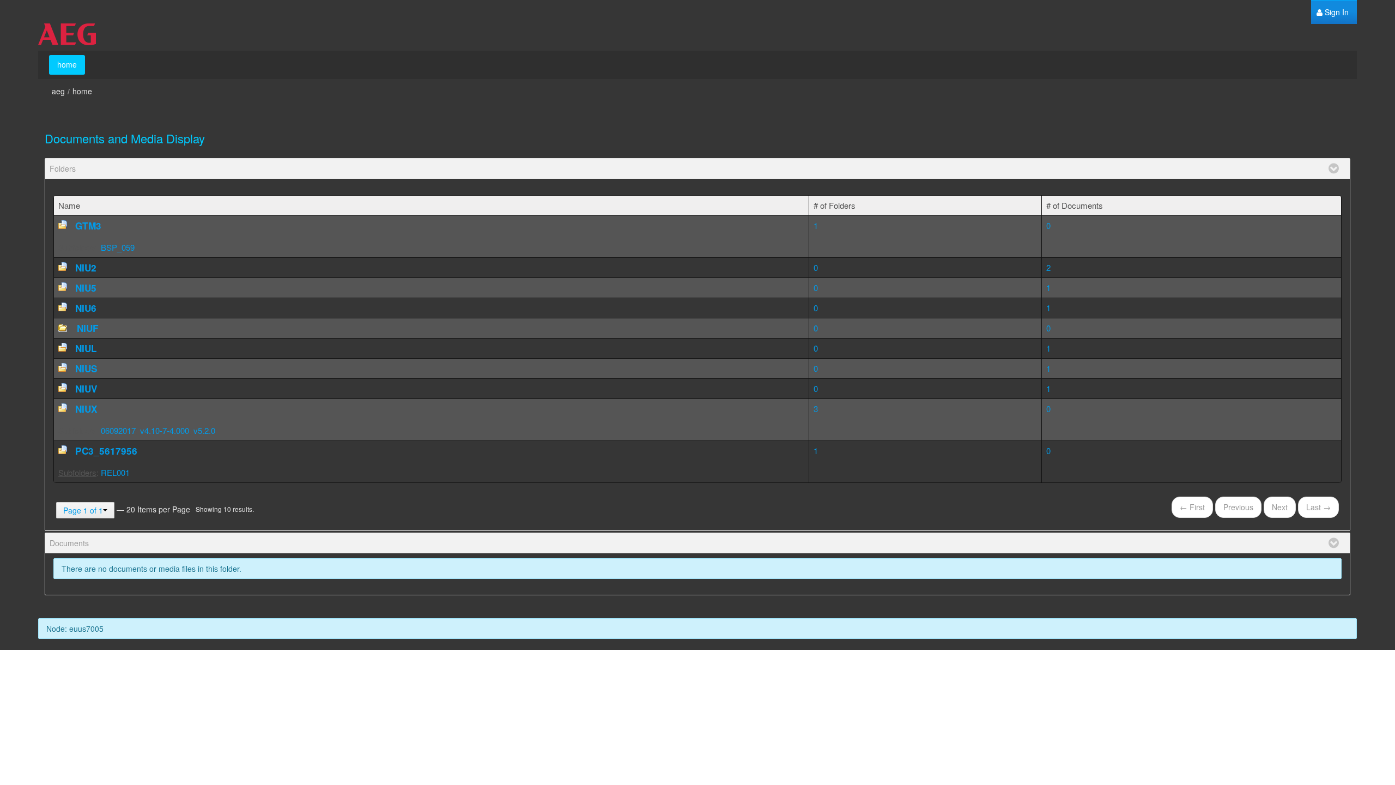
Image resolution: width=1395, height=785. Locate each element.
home (82, 91)
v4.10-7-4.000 (164, 430)
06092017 (118, 430)
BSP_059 (118, 247)
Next (1280, 507)
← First (1192, 507)
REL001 (115, 472)
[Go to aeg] (67, 34)
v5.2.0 (204, 430)
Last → (1318, 507)
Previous (1238, 507)
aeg (58, 91)
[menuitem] (1332, 12)
